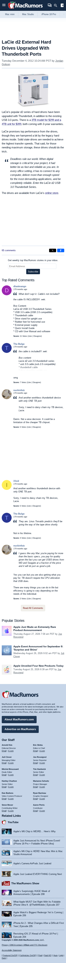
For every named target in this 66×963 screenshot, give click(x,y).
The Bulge (18, 344)
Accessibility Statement (11, 950)
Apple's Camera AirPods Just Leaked (32, 863)
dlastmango (19, 286)
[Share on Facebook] (60, 250)
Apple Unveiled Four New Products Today (38, 665)
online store (51, 192)
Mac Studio (28, 14)
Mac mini (9, 14)
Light (61, 955)
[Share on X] (52, 250)
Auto (56, 955)
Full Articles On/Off (28, 955)
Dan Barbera (7, 793)
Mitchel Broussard (10, 769)
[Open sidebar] (62, 5)
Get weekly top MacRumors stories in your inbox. (33, 260)
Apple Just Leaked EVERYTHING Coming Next (37, 874)
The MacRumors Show (25, 883)
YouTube (13, 822)
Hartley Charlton (9, 781)
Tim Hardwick (39, 769)
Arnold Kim (7, 745)
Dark (4, 958)
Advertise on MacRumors (20, 729)
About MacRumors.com (19, 719)
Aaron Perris (39, 805)
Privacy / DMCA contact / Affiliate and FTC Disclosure (24, 945)
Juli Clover (7, 757)
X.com (11, 751)
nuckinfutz (19, 390)
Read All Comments (33, 608)
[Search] (57, 5)
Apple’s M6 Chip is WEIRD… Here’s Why (34, 831)
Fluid (40, 955)
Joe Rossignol (39, 757)
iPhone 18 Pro (49, 14)
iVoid (16, 481)
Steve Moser (7, 805)
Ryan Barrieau (39, 793)
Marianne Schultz (41, 781)
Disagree (37, 336)
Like (30, 336)
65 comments (9, 250)
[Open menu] (4, 5)
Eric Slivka (38, 745)
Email (4, 751)
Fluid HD (47, 955)
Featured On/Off (10, 955)
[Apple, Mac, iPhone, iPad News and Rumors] (25, 9)
